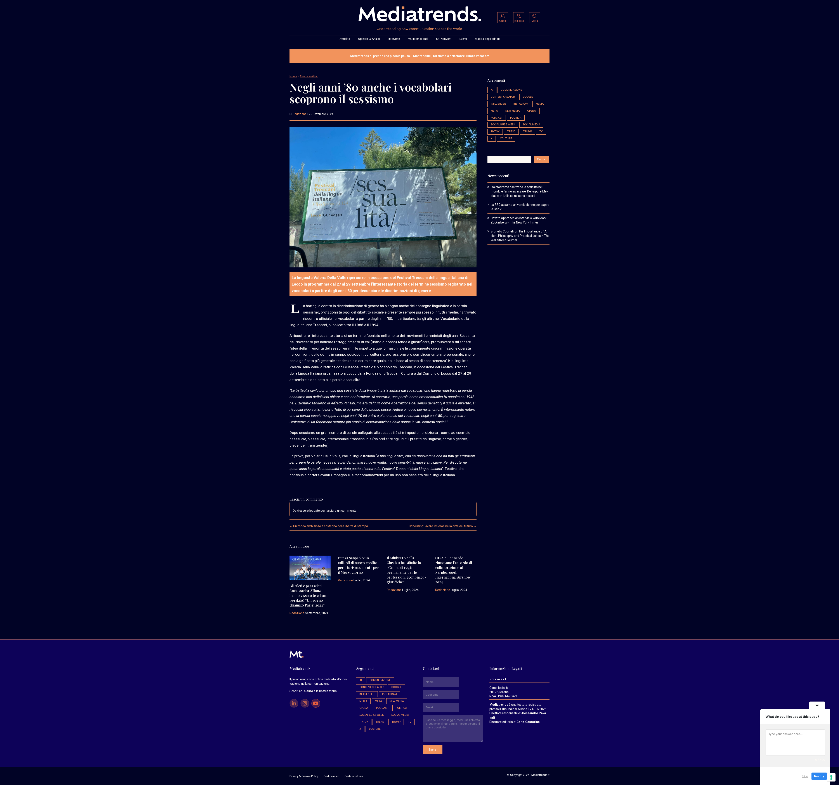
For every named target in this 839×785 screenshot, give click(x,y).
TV (541, 131)
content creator (503, 96)
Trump (527, 131)
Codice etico (332, 776)
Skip (805, 776)
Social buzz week (503, 124)
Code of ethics (354, 776)
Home (293, 76)
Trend (511, 131)
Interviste (394, 38)
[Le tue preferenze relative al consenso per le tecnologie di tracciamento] (831, 777)
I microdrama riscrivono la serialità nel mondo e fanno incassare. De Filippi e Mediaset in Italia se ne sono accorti (519, 191)
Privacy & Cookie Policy (304, 776)
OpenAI (531, 110)
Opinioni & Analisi (369, 38)
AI (492, 89)
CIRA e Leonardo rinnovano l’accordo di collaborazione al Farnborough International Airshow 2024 (453, 570)
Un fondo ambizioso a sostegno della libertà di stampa (328, 526)
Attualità (345, 38)
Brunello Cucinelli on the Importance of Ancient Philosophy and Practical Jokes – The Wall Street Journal (520, 236)
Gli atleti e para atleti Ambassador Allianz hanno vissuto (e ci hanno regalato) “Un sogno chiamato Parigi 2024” (310, 595)
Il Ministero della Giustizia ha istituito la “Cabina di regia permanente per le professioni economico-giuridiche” (406, 570)
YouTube (506, 138)
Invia (432, 749)
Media (540, 103)
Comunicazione (511, 89)
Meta (494, 110)
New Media (512, 110)
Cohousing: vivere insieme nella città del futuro (443, 526)
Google (528, 96)
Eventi (463, 38)
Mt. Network (443, 38)
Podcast (497, 117)
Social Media (531, 124)
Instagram (520, 103)
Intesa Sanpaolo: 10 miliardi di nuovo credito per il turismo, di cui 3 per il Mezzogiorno (358, 565)
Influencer (498, 103)
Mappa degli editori (487, 38)
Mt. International (418, 38)
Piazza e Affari (309, 76)
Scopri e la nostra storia (313, 691)
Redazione (299, 114)
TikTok (495, 131)
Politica (515, 117)
